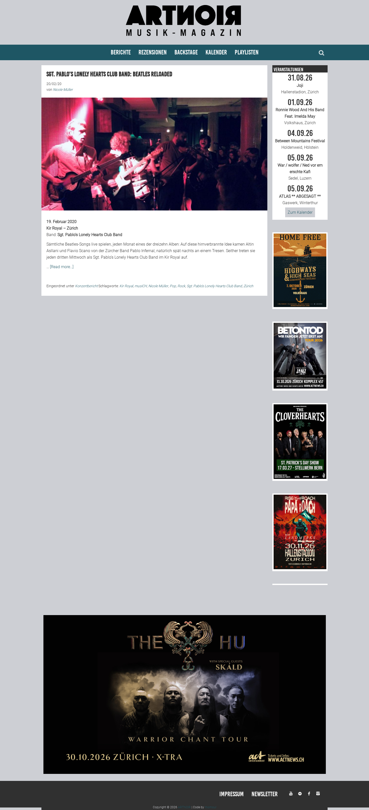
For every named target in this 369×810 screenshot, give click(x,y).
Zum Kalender (300, 212)
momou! (210, 807)
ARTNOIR (184, 807)
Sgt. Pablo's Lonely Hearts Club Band (214, 286)
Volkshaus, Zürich (300, 111)
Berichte (121, 52)
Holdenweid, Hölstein (300, 139)
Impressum (231, 794)
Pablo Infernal (142, 250)
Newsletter (265, 794)
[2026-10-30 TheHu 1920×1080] (184, 772)
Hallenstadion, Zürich (300, 84)
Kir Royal (126, 286)
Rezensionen (153, 52)
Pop (173, 286)
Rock (181, 286)
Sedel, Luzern (300, 167)
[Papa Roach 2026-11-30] (300, 567)
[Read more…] (62, 266)
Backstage (186, 52)
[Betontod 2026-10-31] (300, 387)
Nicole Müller (158, 286)
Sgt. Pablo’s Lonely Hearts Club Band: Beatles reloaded (109, 74)
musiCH (141, 286)
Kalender (216, 52)
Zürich (248, 286)
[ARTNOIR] (184, 38)
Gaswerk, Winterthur (300, 195)
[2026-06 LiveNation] (300, 305)
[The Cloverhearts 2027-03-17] (300, 477)
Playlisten (247, 52)
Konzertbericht (86, 286)
